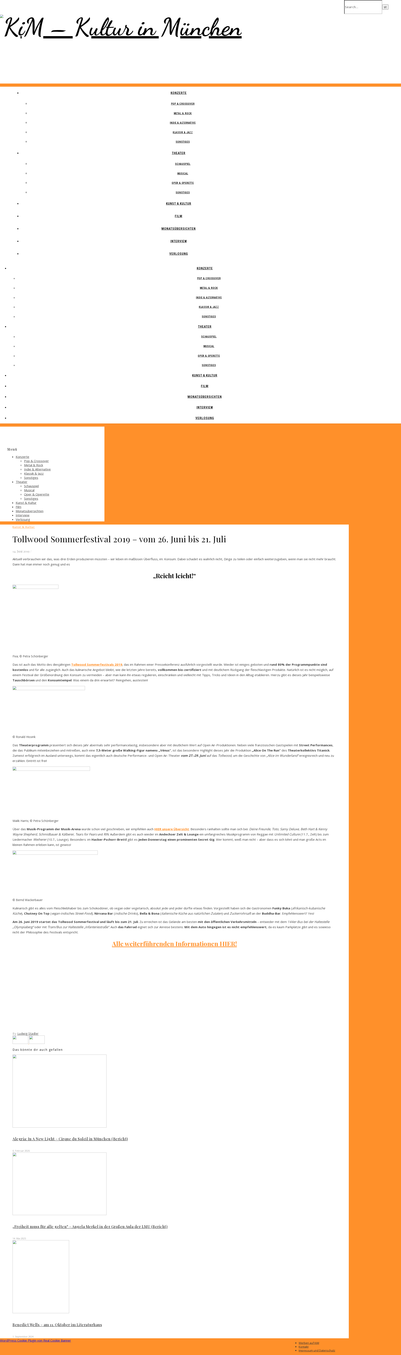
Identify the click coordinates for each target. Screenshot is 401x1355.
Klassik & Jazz (183, 132)
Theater (178, 153)
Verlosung (178, 254)
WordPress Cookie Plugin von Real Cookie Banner (35, 1340)
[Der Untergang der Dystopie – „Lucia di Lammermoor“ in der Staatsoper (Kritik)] (37, 1043)
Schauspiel (182, 163)
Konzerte (179, 93)
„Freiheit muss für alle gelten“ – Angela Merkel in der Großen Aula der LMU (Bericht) (90, 1226)
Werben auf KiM (309, 1343)
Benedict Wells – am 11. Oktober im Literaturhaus (57, 1324)
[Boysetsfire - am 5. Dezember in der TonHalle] (21, 1043)
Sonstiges (183, 141)
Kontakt (303, 1347)
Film (178, 216)
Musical (182, 173)
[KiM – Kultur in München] (121, 27)
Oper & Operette (183, 182)
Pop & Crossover (183, 103)
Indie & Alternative (182, 122)
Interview (178, 241)
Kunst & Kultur (178, 203)
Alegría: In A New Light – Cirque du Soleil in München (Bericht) (70, 1138)
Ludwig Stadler (28, 1034)
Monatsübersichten (178, 229)
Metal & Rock (183, 113)
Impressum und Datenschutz (317, 1350)
